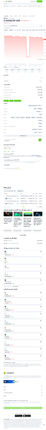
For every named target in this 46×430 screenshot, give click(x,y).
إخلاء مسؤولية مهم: (7, 419)
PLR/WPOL (23, 203)
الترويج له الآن (15, 286)
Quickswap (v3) (6, 157)
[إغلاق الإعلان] (40, 258)
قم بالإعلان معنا (6, 140)
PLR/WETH (23, 195)
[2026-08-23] (44, 30)
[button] (35, 108)
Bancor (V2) (39, 156)
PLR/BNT (22, 198)
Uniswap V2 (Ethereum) (35, 155)
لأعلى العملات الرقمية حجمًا (31, 162)
